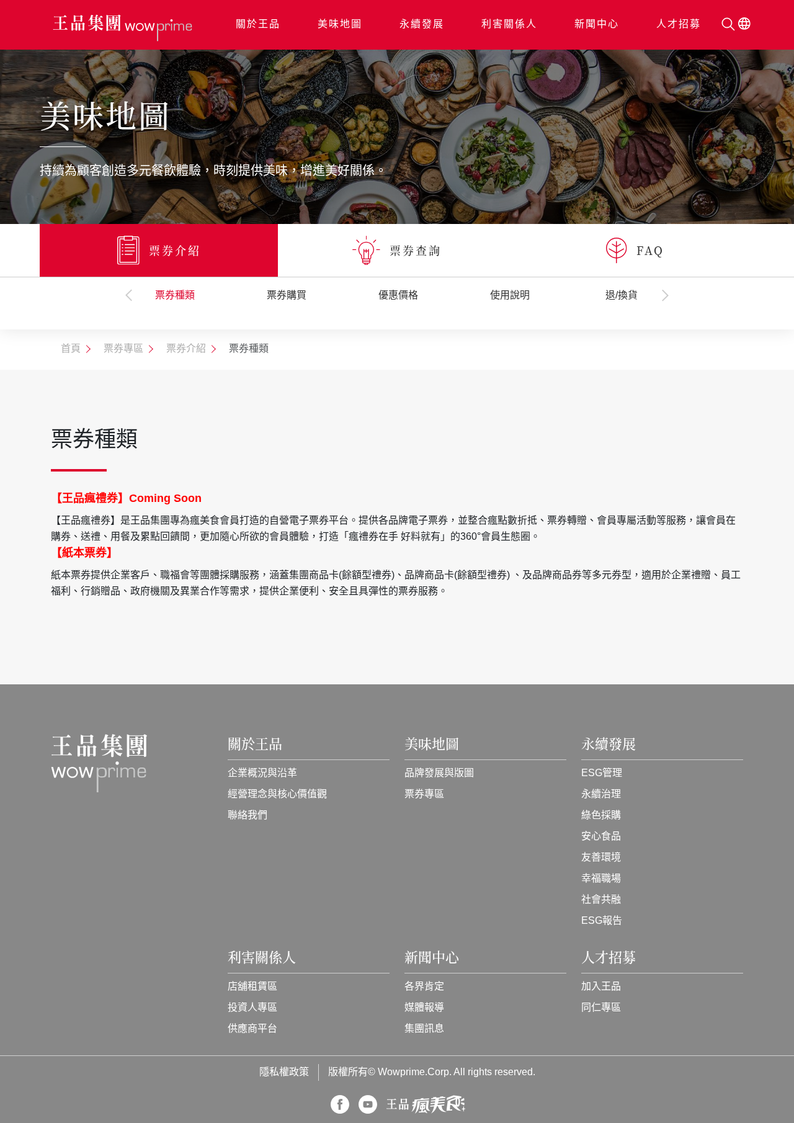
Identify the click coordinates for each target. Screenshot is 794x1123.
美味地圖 (340, 24)
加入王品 (601, 987)
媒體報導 (424, 1008)
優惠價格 (398, 295)
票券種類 (175, 295)
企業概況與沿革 (262, 773)
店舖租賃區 (252, 987)
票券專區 (424, 794)
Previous (129, 295)
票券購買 (286, 295)
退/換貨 (621, 295)
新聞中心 (596, 24)
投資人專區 (252, 1008)
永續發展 (421, 24)
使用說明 (510, 295)
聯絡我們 (247, 815)
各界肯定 (424, 987)
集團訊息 (424, 1029)
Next (665, 295)
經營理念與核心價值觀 (277, 794)
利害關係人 (509, 24)
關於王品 (258, 24)
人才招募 (678, 24)
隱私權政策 (284, 1072)
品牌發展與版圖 (439, 773)
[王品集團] (122, 28)
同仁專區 (601, 1008)
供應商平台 (252, 1029)
